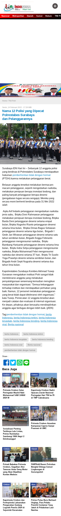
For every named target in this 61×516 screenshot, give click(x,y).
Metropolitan (18, 16)
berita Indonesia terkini (33, 334)
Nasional (5, 16)
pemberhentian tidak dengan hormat (31, 175)
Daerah (30, 16)
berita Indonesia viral (13, 345)
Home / (5, 101)
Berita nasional (34, 345)
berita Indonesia (11, 334)
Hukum (48, 16)
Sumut (39, 16)
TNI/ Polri (12, 101)
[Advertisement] (30, 51)
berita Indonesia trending (42, 339)
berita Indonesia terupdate (16, 339)
